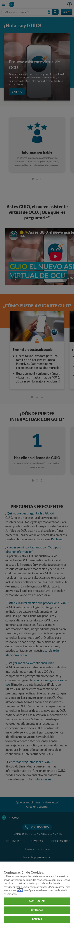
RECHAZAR (37, 910)
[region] (37, 893)
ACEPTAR (37, 919)
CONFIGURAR (37, 900)
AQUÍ (20, 890)
